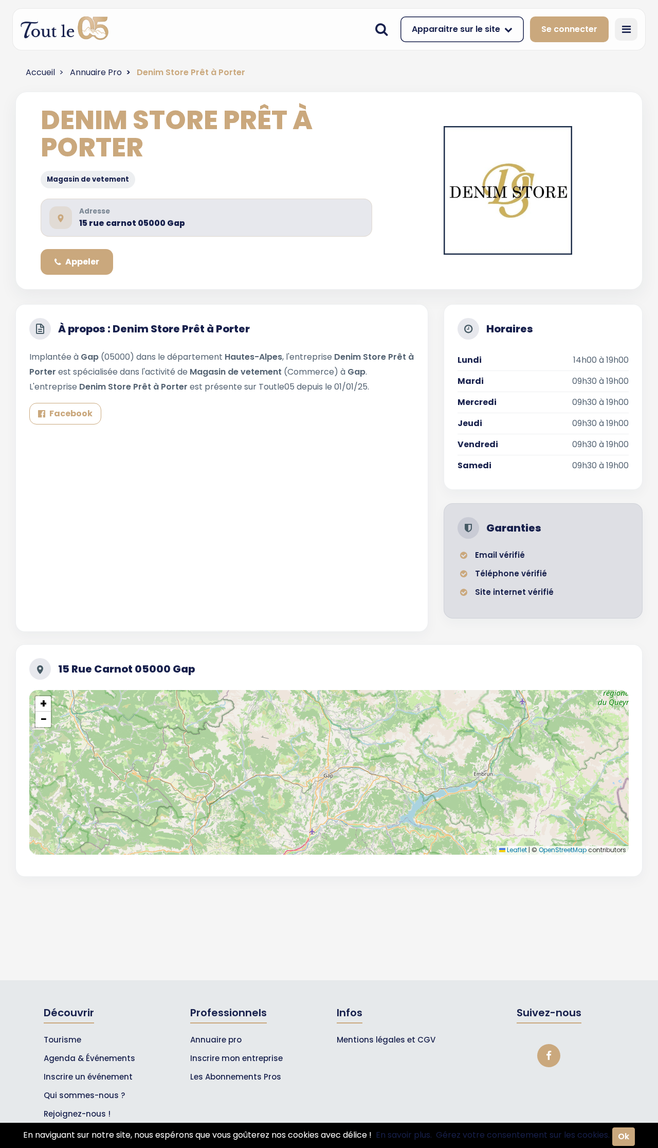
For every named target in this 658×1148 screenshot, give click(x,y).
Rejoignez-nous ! (77, 1113)
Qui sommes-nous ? (84, 1095)
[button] (43, 704)
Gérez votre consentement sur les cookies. (523, 1135)
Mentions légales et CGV (386, 1039)
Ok (623, 1136)
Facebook (71, 413)
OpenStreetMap (563, 849)
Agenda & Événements (89, 1058)
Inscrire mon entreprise (236, 1058)
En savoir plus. (404, 1135)
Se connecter (569, 29)
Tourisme (62, 1039)
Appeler (82, 262)
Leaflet (516, 849)
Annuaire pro (216, 1039)
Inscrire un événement (88, 1076)
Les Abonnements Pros (235, 1076)
